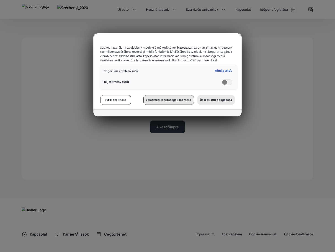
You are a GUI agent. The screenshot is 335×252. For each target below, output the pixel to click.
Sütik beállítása (115, 100)
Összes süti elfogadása (216, 100)
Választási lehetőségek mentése (168, 100)
